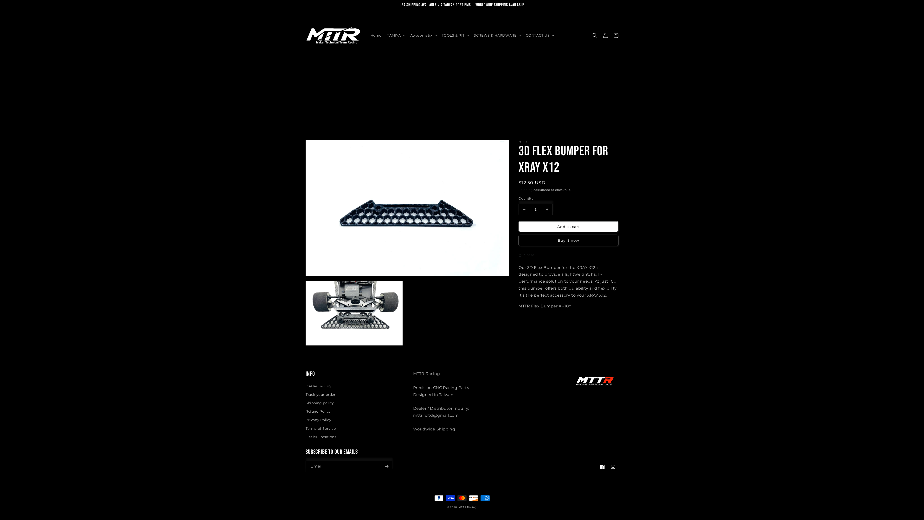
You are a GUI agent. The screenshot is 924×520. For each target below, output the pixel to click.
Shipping (526, 190)
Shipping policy (320, 403)
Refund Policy (318, 411)
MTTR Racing (467, 507)
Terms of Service (321, 428)
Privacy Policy (318, 420)
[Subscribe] (386, 466)
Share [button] (529, 255)
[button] (395, 35)
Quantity (526, 198)
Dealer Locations (321, 437)
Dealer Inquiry (318, 386)
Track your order (321, 394)
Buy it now (568, 240)
